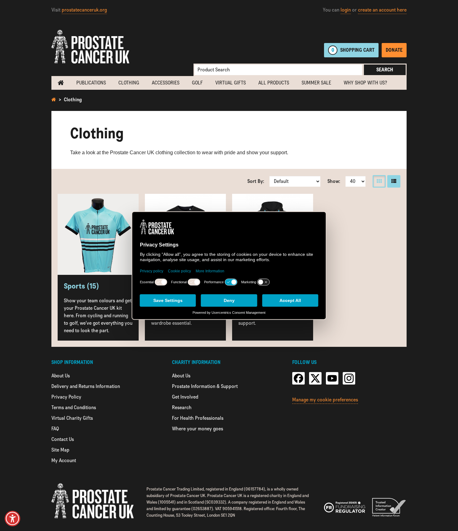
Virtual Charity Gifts (72, 418)
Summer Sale (316, 82)
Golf (197, 82)
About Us (60, 375)
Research (182, 407)
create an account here (382, 10)
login (346, 10)
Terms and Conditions (73, 407)
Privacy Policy (66, 397)
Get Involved (185, 397)
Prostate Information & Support (205, 386)
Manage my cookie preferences (325, 399)
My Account (63, 460)
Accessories (165, 82)
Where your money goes (197, 428)
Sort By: (255, 181)
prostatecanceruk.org (84, 10)
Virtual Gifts (230, 82)
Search (384, 69)
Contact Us (62, 439)
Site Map (60, 450)
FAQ (55, 428)
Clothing (128, 82)
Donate (394, 50)
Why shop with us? (365, 82)
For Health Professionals (197, 418)
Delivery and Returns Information (85, 386)
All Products (273, 82)
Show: (333, 181)
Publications (91, 82)
